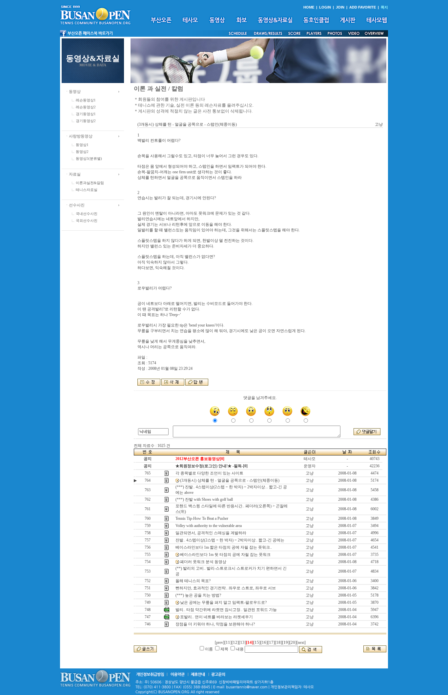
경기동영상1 (86, 114)
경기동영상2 (86, 121)
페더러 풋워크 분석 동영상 (203, 561)
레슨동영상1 (86, 100)
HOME (308, 7)
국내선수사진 (86, 214)
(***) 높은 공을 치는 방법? (198, 595)
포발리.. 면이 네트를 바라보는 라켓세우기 (216, 617)
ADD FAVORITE (362, 7)
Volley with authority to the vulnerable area (208, 525)
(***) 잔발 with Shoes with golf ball (204, 499)
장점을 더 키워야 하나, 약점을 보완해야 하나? (215, 624)
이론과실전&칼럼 (90, 183)
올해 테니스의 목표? (193, 581)
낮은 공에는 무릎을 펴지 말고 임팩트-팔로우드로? (223, 602)
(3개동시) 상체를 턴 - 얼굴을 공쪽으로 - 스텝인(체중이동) (229, 480)
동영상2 (82, 152)
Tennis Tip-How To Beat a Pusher (201, 518)
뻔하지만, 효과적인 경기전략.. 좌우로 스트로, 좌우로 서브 (225, 588)
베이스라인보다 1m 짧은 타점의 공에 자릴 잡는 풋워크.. (223, 547)
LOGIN (325, 7)
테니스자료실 (86, 190)
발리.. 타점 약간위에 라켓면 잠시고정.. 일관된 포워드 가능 (226, 609)
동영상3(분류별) (89, 158)
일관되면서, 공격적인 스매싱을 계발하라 (210, 533)
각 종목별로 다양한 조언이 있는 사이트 (209, 473)
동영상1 (82, 145)
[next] (301, 642)
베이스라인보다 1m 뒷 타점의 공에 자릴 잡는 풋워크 (225, 554)
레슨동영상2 (86, 107)
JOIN (340, 7)
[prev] (219, 642)
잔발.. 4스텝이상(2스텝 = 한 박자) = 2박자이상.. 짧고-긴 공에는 (229, 540)
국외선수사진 (86, 220)
